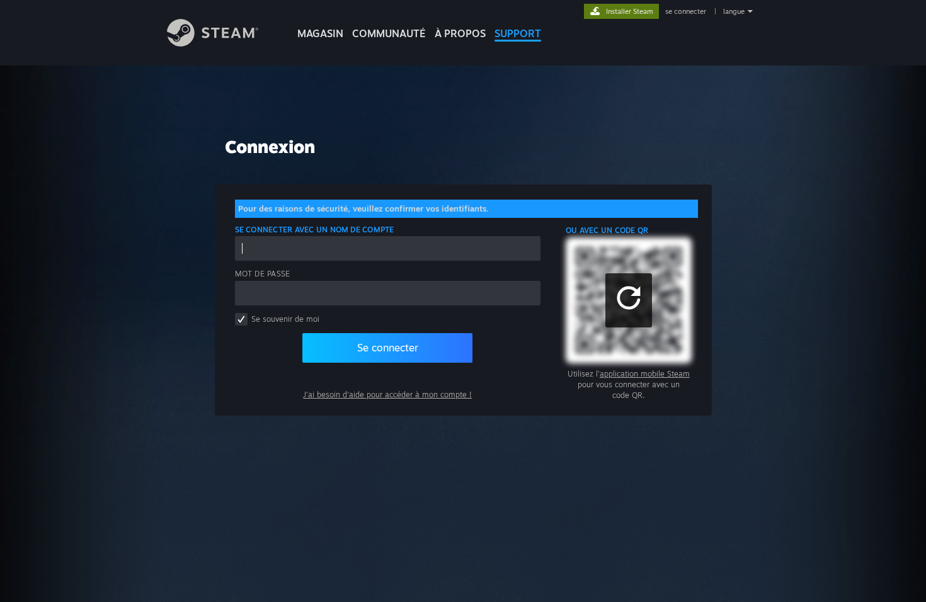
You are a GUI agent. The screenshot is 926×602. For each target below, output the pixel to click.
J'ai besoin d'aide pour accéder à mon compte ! (387, 394)
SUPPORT (517, 33)
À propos (460, 33)
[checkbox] (241, 319)
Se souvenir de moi (285, 319)
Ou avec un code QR (607, 230)
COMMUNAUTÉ (389, 33)
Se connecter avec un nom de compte (314, 229)
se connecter (686, 11)
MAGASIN (320, 33)
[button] (628, 300)
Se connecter (387, 347)
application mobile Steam (645, 373)
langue (734, 11)
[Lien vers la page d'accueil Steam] (212, 43)
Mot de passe (262, 273)
